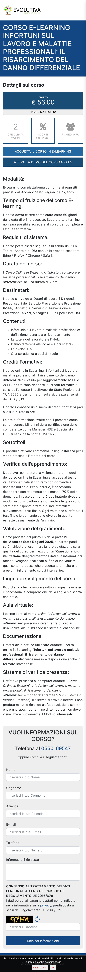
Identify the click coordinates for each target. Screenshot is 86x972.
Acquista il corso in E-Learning (43, 151)
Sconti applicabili (43, 136)
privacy (45, 905)
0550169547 (56, 748)
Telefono (12, 843)
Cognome (13, 788)
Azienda (12, 806)
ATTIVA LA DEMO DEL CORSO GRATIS (43, 162)
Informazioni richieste (22, 860)
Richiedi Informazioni (43, 941)
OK (52, 967)
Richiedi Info (70, 134)
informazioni (40, 967)
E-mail (11, 824)
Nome (10, 770)
